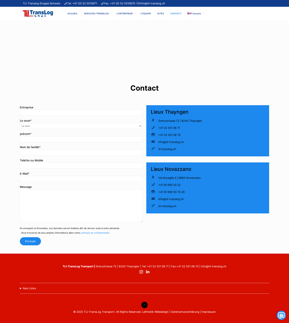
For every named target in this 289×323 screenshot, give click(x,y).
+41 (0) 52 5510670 (122, 3)
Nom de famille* (30, 147)
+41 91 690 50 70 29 (171, 192)
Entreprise (26, 107)
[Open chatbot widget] (281, 315)
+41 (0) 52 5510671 (84, 3)
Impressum (209, 311)
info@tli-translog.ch (152, 3)
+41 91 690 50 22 (169, 184)
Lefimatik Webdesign (155, 311)
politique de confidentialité (95, 232)
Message (26, 186)
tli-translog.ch (167, 149)
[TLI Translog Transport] (38, 13)
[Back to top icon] (144, 305)
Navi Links (29, 288)
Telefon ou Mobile (31, 160)
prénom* (25, 133)
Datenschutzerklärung (185, 311)
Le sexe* (25, 120)
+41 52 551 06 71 (169, 127)
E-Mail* (24, 173)
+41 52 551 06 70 (169, 135)
